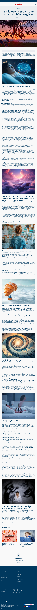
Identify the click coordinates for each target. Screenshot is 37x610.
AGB (15, 605)
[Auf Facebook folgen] (2, 601)
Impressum (3, 606)
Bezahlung (19, 574)
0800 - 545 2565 (19, 590)
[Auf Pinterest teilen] (10, 523)
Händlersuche (3, 589)
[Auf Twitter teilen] (7, 523)
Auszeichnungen (4, 575)
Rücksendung (19, 572)
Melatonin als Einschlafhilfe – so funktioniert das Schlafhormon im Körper (8, 544)
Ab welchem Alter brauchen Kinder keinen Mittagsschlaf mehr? (26, 544)
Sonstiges (18, 8)
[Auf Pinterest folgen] (6, 601)
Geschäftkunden (4, 577)
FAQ (2, 588)
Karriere (2, 580)
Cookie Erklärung (20, 579)
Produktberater (4, 594)
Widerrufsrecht (3, 605)
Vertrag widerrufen (5, 596)
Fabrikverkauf (3, 579)
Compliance (19, 581)
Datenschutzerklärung (10, 605)
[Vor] (28, 1)
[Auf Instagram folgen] (4, 601)
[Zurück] (8, 1)
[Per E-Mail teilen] (12, 523)
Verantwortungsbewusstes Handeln (6, 573)
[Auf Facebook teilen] (5, 523)
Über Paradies (3, 571)
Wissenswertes (4, 591)
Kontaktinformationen (9, 606)
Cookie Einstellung (20, 577)
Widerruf (18, 576)
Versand (18, 571)
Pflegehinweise (3, 593)
